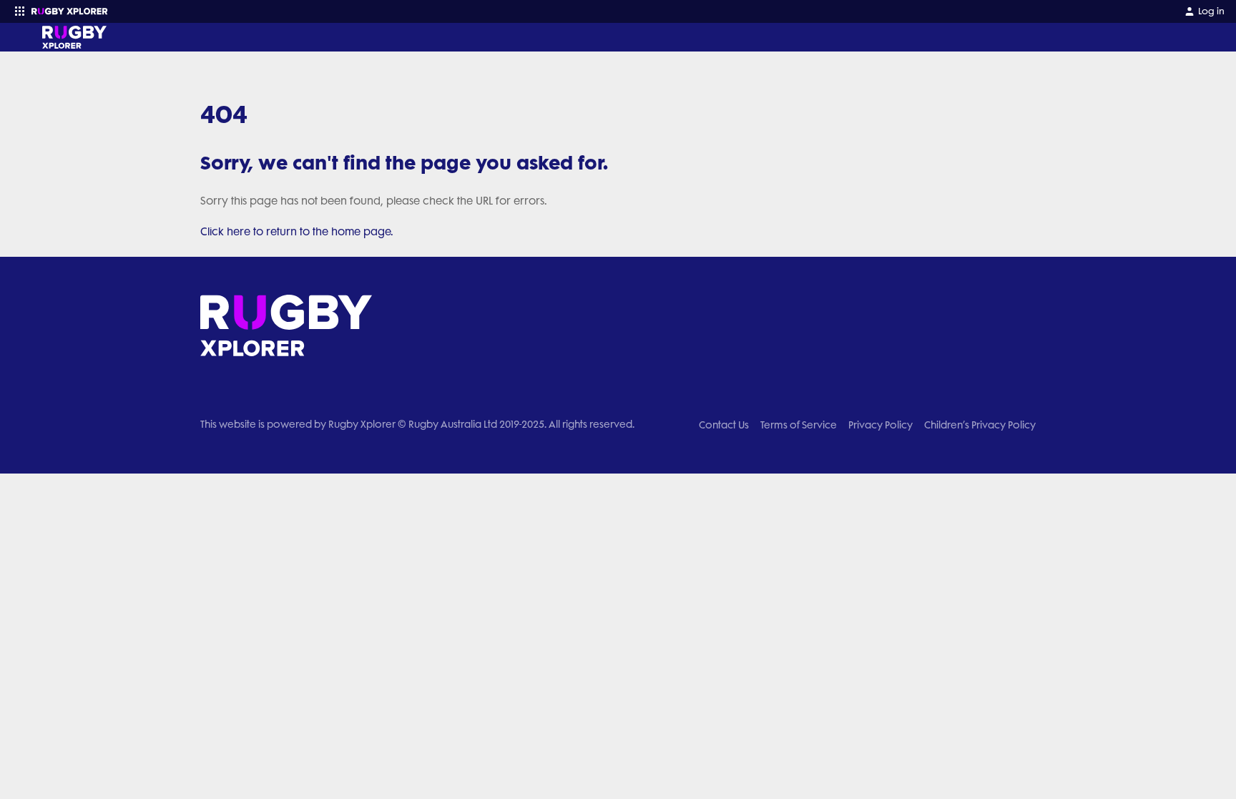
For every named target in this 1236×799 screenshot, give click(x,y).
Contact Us (724, 425)
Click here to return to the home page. (296, 231)
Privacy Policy (880, 425)
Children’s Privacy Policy (980, 425)
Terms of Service (798, 425)
